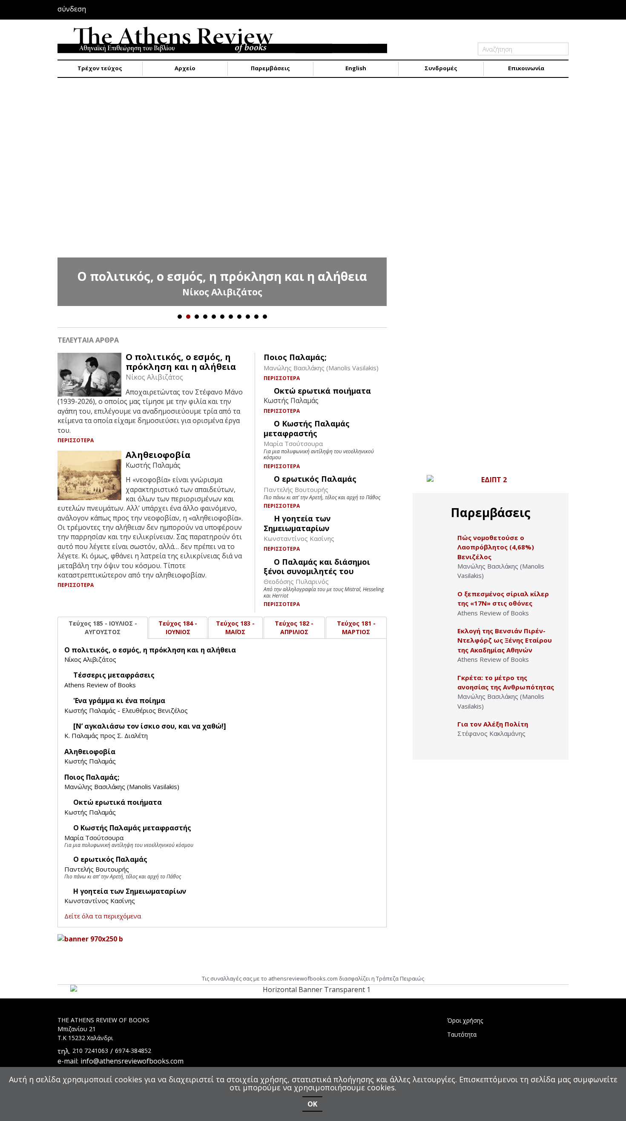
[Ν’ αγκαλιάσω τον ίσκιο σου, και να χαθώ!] (149, 726)
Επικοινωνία (526, 68)
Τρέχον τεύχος (100, 68)
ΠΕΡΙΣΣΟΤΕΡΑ (76, 440)
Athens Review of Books (100, 685)
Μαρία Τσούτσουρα (293, 443)
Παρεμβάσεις (270, 68)
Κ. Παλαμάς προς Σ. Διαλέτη (106, 735)
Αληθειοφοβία (158, 454)
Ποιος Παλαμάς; (295, 357)
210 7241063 (90, 1051)
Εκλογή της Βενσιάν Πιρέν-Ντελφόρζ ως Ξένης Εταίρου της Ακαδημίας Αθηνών (504, 640)
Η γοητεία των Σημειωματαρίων (297, 523)
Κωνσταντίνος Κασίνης (299, 538)
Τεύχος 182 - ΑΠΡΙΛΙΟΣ (294, 627)
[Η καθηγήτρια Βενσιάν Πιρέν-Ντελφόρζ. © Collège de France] (439, 640)
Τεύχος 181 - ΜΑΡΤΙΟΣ (356, 627)
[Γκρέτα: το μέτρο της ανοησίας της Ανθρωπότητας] (439, 687)
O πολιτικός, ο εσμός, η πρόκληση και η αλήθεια (222, 276)
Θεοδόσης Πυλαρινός (296, 581)
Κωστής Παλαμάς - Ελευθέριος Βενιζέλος (126, 710)
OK (312, 1104)
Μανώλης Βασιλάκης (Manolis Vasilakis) (321, 367)
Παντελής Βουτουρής (296, 489)
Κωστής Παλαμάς (90, 761)
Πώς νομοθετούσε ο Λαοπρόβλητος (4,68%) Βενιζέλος (495, 547)
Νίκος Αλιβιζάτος (222, 292)
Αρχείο (185, 68)
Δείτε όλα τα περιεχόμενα (102, 916)
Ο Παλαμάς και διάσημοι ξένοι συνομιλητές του (317, 566)
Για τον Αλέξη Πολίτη (492, 724)
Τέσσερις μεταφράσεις (114, 675)
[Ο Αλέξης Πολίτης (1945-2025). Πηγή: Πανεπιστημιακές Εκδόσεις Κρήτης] (439, 733)
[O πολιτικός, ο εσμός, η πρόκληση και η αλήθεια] (222, 196)
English (355, 68)
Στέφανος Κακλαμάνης (491, 733)
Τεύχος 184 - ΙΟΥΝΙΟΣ (177, 627)
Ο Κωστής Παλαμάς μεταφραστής (307, 428)
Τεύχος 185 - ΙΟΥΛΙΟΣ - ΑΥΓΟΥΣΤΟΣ (103, 627)
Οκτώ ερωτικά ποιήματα (322, 391)
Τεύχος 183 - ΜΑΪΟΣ (235, 627)
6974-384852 (133, 1051)
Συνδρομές (441, 68)
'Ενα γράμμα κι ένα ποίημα (119, 700)
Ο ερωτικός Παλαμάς (315, 479)
